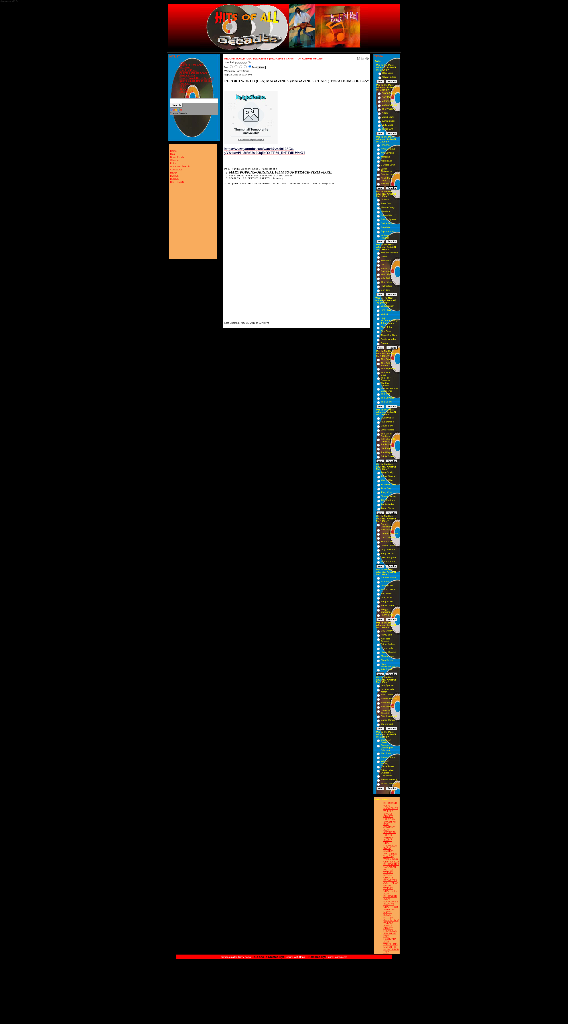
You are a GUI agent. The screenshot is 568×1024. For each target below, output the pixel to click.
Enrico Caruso (388, 720)
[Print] (362, 57)
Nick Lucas (386, 597)
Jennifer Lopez (388, 174)
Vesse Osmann (388, 783)
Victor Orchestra (389, 698)
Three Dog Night (389, 335)
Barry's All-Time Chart (191, 64)
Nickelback (386, 161)
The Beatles (387, 359)
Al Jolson (385, 581)
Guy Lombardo (388, 549)
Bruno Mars (388, 117)
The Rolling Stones (386, 364)
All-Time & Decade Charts (193, 72)
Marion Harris (387, 656)
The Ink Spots (388, 561)
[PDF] (358, 57)
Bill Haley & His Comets (388, 440)
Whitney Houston (385, 236)
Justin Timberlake (386, 170)
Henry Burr (386, 634)
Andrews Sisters (389, 484)
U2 (382, 264)
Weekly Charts (187, 75)
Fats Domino (387, 421)
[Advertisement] (237, 254)
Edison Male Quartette (387, 771)
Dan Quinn (386, 753)
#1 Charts (184, 67)
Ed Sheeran (388, 101)
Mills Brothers (388, 500)
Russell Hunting (389, 779)
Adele (385, 113)
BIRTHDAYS (186, 91)
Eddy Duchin (387, 553)
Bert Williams (387, 706)
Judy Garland (388, 545)
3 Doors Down (388, 165)
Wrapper (174, 160)
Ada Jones (386, 669)
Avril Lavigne (387, 153)
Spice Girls (386, 215)
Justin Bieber (388, 121)
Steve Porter (387, 766)
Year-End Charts (188, 70)
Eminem (385, 183)
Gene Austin (387, 585)
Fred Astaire (387, 541)
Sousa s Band (388, 757)
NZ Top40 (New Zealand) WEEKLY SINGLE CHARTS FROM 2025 (391, 924)
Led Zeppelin (387, 306)
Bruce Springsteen (387, 269)
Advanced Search (179, 166)
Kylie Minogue (388, 149)
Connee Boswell (389, 533)
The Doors (386, 402)
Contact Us (185, 83)
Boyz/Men (386, 227)
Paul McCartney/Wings (389, 319)
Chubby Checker (385, 384)
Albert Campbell (389, 716)
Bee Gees (386, 331)
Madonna (386, 260)
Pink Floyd (386, 310)
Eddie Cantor (387, 605)
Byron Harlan (387, 648)
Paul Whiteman (388, 577)
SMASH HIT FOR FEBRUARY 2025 (389, 937)
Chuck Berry (387, 425)
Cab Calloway (388, 537)
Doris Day (386, 488)
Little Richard (387, 429)
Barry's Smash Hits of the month (196, 78)
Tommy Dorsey (388, 496)
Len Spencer (387, 685)
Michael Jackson (389, 252)
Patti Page (386, 452)
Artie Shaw (386, 529)
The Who (385, 394)
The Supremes (388, 368)
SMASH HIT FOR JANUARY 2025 (389, 825)
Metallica (385, 211)
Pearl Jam (386, 203)
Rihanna (385, 145)
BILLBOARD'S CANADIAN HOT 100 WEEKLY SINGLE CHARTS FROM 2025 (391, 872)
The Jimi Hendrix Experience (389, 389)
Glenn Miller (387, 480)
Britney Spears (388, 219)
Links (173, 163)
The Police (386, 282)
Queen (384, 343)
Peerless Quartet (385, 711)
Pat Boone (386, 444)
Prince (384, 256)
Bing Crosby (387, 472)
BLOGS (183, 88)
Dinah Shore (387, 508)
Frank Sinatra (388, 476)
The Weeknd (388, 109)
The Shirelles (387, 398)
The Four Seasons (385, 379)
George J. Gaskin (386, 741)
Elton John (386, 327)
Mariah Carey (387, 207)
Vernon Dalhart (388, 589)
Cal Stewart (387, 724)
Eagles (384, 314)
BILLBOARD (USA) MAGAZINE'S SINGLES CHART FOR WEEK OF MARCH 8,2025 (390, 905)
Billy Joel (385, 278)
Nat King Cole (388, 448)
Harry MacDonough (388, 665)
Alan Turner (387, 694)
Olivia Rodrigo (389, 77)
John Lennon (387, 323)
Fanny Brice (387, 615)
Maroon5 (385, 157)
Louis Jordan (387, 504)
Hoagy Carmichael (386, 610)
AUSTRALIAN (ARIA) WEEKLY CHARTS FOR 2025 (391, 888)
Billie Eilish (387, 73)
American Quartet (385, 639)
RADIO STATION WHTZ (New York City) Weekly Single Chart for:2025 (391, 855)
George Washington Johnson (387, 747)
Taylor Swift (387, 129)
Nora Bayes (387, 660)
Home (182, 62)
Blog (172, 154)
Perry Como (387, 492)
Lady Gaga (387, 125)
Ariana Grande (389, 93)
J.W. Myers (386, 775)
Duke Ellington (388, 557)
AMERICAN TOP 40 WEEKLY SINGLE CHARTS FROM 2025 (390, 839)
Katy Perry (387, 97)
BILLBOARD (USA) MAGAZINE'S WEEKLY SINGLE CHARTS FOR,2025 (390, 811)
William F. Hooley (385, 762)
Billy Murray (386, 630)
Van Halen (386, 274)
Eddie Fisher (387, 456)
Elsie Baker (386, 702)
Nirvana (385, 199)
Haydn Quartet (388, 652)
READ (182, 86)
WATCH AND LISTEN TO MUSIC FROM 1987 (391, 948)
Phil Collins (386, 286)
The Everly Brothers (386, 434)
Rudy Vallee (387, 601)
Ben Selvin (386, 593)
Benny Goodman (386, 525)
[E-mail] (367, 57)
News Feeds (177, 157)
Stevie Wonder (388, 339)
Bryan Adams (387, 231)
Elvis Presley (387, 417)
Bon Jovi (385, 290)
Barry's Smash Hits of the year (196, 80)
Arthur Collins (387, 644)
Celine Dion (387, 223)
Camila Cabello (389, 105)
